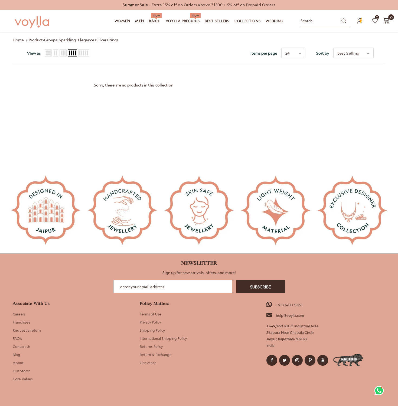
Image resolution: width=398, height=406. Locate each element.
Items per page (263, 53)
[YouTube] (322, 360)
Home (18, 39)
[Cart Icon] (386, 20)
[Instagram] (297, 360)
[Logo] (32, 22)
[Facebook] (271, 360)
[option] (199, 5)
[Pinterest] (310, 360)
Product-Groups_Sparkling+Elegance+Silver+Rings (73, 39)
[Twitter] (284, 360)
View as (34, 53)
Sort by (322, 53)
